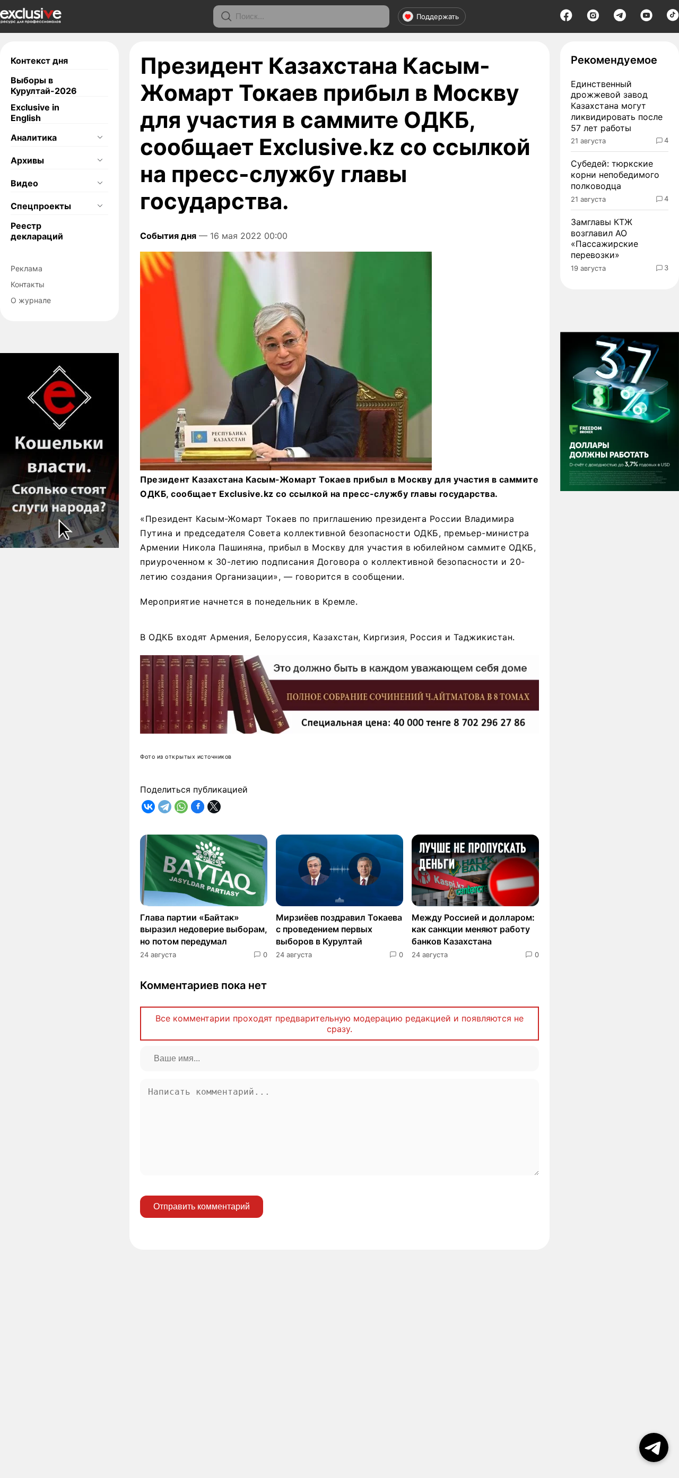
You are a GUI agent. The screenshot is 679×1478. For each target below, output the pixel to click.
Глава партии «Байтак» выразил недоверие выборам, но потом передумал (203, 929)
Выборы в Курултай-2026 (44, 85)
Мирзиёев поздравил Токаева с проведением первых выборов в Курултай (339, 929)
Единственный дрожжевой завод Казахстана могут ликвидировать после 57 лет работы (617, 106)
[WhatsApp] (181, 806)
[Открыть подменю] (99, 137)
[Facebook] (566, 18)
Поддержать (437, 16)
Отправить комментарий (201, 1206)
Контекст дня (39, 60)
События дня (168, 235)
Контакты (28, 284)
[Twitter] (214, 806)
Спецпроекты (41, 206)
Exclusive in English (35, 112)
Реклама (26, 268)
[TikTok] (673, 18)
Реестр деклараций (37, 231)
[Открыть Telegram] (653, 1447)
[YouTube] (646, 18)
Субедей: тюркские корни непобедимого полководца (615, 174)
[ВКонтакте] (148, 806)
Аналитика (34, 137)
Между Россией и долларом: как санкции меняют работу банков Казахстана (473, 929)
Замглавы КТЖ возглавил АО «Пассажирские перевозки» (604, 238)
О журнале (31, 300)
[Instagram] (593, 18)
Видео (24, 183)
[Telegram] (620, 18)
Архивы (27, 160)
